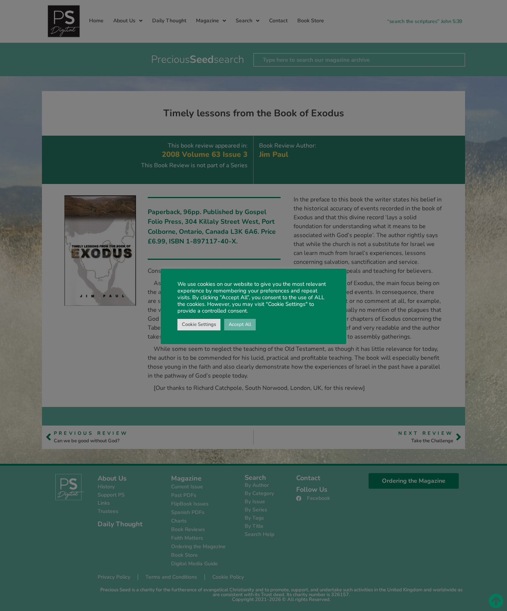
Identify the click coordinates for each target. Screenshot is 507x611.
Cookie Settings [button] (199, 324)
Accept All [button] (240, 324)
